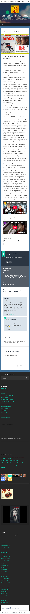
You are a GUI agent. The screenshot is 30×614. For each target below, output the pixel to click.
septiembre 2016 (6, 547)
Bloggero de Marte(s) (7, 395)
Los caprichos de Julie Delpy (15, 16)
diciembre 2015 (6, 556)
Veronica (6, 298)
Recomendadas (6, 408)
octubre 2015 (5, 561)
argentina (7, 272)
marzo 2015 (5, 576)
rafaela (15, 276)
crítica (23, 272)
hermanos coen (19, 274)
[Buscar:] (15, 378)
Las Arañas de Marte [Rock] (9, 402)
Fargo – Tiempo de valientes (14, 31)
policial (20, 275)
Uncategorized (6, 417)
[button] (12, 520)
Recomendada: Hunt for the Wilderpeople (12, 462)
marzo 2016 (5, 550)
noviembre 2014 (6, 585)
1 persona (12, 314)
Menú (2, 24)
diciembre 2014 (6, 582)
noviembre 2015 (6, 558)
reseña (19, 276)
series (6, 277)
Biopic (3, 393)
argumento (13, 272)
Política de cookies (15, 608)
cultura (7, 274)
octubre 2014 (5, 587)
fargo (10, 274)
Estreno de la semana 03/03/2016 (10, 465)
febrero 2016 (5, 552)
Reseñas (7, 270)
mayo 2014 (4, 598)
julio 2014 (4, 593)
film (14, 274)
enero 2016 (5, 554)
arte (18, 272)
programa (7, 276)
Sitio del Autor (10, 262)
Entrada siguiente (9, 284)
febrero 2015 (5, 578)
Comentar (21, 365)
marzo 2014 (5, 602)
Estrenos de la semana (8, 399)
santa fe (24, 276)
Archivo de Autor (7, 262)
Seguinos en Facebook (7, 445)
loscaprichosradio (10, 319)
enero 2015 (5, 580)
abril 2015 (4, 574)
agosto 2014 (5, 591)
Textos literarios (6, 415)
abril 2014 (4, 600)
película (11, 275)
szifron (10, 277)
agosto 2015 (5, 565)
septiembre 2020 (6, 545)
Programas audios (6, 406)
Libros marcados (6, 404)
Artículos (4, 388)
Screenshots (5, 412)
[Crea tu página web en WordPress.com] (15, 1)
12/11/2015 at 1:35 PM (9, 300)
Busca (27, 25)
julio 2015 (4, 567)
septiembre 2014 (6, 589)
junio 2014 (4, 596)
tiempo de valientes (18, 277)
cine (20, 272)
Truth (3, 467)
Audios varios (5, 391)
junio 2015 (4, 569)
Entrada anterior (9, 282)
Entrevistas (5, 397)
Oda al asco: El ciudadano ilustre (10, 460)
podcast (15, 275)
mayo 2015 (4, 571)
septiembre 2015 (6, 563)
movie (6, 275)
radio (12, 276)
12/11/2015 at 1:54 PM (10, 321)
